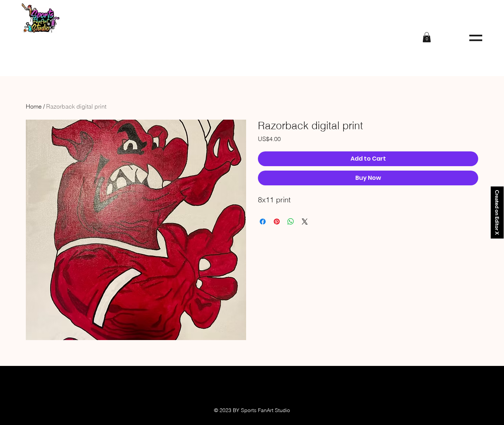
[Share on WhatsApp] (290, 221)
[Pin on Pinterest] (276, 221)
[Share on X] (304, 221)
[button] (475, 38)
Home (34, 106)
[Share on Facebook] (262, 221)
